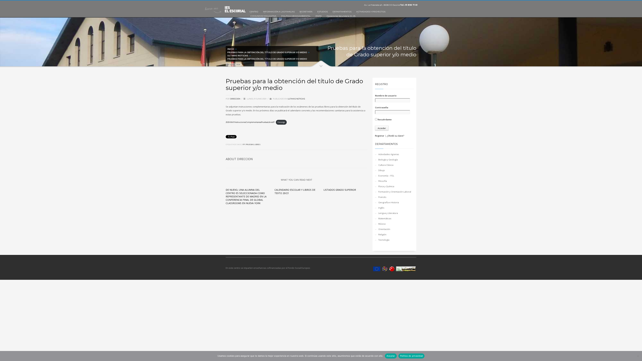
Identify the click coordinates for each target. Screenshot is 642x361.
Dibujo (381, 170)
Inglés (381, 207)
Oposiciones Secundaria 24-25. (341, 16)
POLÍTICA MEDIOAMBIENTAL (296, 16)
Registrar (379, 135)
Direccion (235, 99)
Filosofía (382, 181)
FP (244, 144)
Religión (382, 234)
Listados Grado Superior (340, 189)
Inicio (230, 48)
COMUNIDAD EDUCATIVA (263, 16)
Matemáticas (384, 218)
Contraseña (381, 107)
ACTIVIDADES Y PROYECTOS (370, 11)
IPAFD (318, 16)
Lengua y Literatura (388, 213)
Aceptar (391, 355)
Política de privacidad (411, 355)
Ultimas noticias (237, 55)
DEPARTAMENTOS (342, 11)
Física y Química (386, 186)
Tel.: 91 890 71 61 (408, 5)
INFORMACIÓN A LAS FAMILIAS (279, 11)
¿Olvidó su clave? (395, 135)
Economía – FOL (386, 175)
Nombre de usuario (386, 95)
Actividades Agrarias (388, 154)
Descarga (281, 122)
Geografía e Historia (388, 202)
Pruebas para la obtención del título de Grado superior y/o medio (267, 52)
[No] (637, 356)
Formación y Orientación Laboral (394, 191)
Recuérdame (384, 119)
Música (382, 223)
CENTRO (253, 11)
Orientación (384, 229)
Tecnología (383, 239)
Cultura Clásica (385, 164)
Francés (382, 197)
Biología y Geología (388, 159)
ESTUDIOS (322, 11)
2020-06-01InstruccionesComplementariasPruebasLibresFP (250, 122)
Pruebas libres (253, 144)
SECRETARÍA (305, 11)
